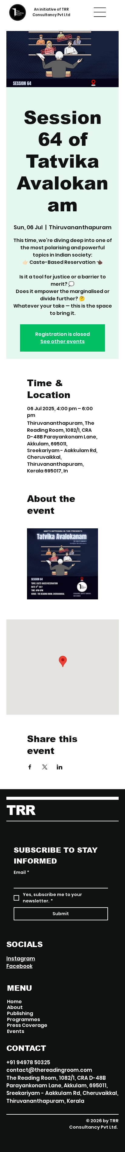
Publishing (20, 1014)
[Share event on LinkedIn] (59, 767)
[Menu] (100, 12)
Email (21, 872)
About (15, 1007)
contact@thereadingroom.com (49, 1070)
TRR (20, 810)
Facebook (19, 966)
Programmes (23, 1020)
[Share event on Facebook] (30, 767)
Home (14, 1002)
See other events (62, 341)
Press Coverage (27, 1025)
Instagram (20, 958)
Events (15, 1031)
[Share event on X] (45, 767)
